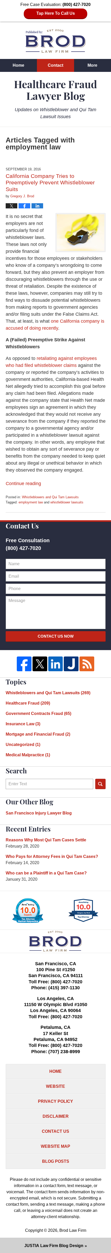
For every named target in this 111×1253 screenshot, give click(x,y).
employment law (31, 502)
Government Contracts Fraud (38, 713)
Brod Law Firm (72, 1230)
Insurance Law (23, 724)
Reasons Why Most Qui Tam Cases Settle (46, 840)
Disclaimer (56, 1116)
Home (18, 65)
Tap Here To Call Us (55, 13)
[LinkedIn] (55, 663)
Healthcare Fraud (28, 703)
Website (55, 1086)
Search (100, 784)
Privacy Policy (55, 1101)
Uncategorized (23, 744)
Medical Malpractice (28, 755)
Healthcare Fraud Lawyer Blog (56, 41)
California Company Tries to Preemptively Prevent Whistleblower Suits (50, 182)
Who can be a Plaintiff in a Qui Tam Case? (46, 873)
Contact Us (55, 1131)
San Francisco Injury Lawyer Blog (39, 813)
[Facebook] (24, 663)
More (92, 65)
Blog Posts (55, 1161)
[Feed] (87, 663)
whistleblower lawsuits (66, 502)
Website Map (55, 1146)
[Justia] (71, 663)
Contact (55, 65)
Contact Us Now (56, 636)
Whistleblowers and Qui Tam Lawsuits (50, 497)
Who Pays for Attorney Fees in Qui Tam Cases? (52, 856)
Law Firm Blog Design (53, 1245)
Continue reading (23, 483)
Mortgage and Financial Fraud (38, 734)
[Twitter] (40, 663)
